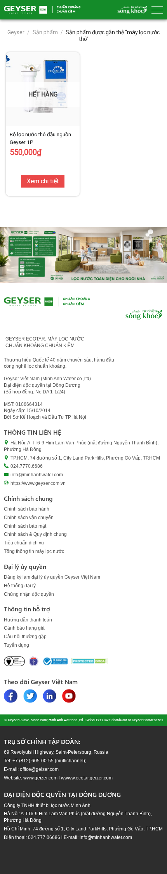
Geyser (15, 32)
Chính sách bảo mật (25, 526)
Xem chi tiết (43, 181)
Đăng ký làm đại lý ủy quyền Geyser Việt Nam (52, 577)
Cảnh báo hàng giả (24, 628)
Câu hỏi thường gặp (25, 636)
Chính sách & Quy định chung (35, 534)
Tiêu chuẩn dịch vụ (24, 543)
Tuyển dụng (16, 645)
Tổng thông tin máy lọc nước (34, 551)
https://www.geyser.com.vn (38, 483)
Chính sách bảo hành (26, 509)
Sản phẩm (45, 32)
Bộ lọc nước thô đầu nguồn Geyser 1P (40, 138)
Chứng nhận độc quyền (29, 594)
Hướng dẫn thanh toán (28, 620)
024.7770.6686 (26, 466)
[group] (83, 255)
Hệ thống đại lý (20, 585)
